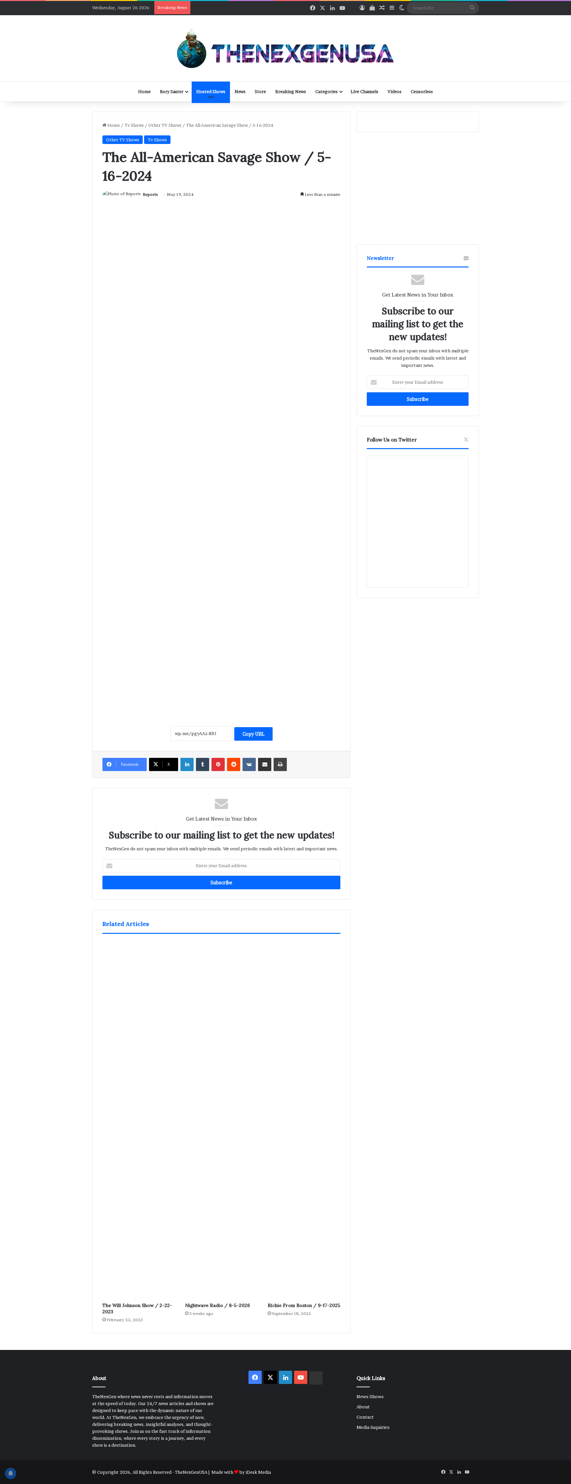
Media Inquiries (373, 1427)
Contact (365, 1417)
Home (144, 91)
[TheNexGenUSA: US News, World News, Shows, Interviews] (285, 48)
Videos (394, 91)
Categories (326, 91)
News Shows (370, 1396)
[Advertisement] (221, 645)
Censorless (422, 91)
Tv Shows (134, 125)
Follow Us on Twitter (392, 440)
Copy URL (253, 734)
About (363, 1406)
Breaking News (290, 91)
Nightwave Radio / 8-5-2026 (217, 1305)
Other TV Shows (164, 125)
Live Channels (364, 91)
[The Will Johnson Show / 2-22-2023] (138, 1119)
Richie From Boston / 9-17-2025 (304, 1305)
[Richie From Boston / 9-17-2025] (304, 1119)
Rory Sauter (171, 91)
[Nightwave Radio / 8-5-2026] (221, 1119)
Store (260, 91)
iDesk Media (258, 1472)
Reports (150, 194)
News (240, 91)
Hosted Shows (210, 91)
